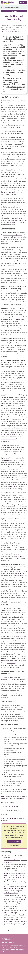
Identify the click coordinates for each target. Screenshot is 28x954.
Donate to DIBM (14, 842)
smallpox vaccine (18, 404)
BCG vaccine (23, 497)
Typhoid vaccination (16, 523)
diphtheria (9, 467)
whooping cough (16, 602)
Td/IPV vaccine (5, 460)
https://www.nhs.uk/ (10, 908)
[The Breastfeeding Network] (7, 3)
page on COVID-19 (21, 263)
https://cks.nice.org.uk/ (11, 913)
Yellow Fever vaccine (9, 192)
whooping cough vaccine (14, 573)
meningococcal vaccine (12, 341)
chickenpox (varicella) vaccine (12, 235)
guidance (4, 356)
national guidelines (18, 556)
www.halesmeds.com (18, 899)
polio (17, 467)
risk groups (18, 408)
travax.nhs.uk (11, 663)
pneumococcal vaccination (9, 447)
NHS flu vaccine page (12, 319)
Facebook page (20, 798)
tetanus (3, 467)
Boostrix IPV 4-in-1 (13, 486)
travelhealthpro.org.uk (8, 661)
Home (2, 7)
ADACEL (7, 610)
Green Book (7, 677)
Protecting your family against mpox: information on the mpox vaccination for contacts (12, 437)
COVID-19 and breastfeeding (10, 810)
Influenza (4, 814)
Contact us (5, 938)
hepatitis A (22, 269)
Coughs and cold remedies (9, 806)
